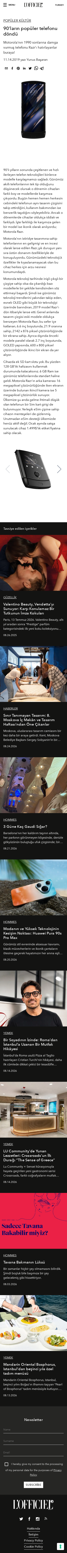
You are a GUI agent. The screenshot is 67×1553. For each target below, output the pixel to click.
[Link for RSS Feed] (46, 1519)
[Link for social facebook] (29, 1520)
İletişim (33, 1534)
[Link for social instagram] (37, 1520)
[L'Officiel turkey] (33, 5)
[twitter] (30, 69)
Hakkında (33, 1528)
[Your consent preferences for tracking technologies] (60, 1546)
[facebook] (12, 69)
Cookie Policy (33, 1546)
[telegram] (42, 69)
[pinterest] (18, 69)
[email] (6, 69)
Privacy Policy (33, 1540)
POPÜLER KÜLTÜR (17, 21)
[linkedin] (24, 69)
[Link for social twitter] (21, 1520)
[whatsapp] (36, 69)
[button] (59, 469)
